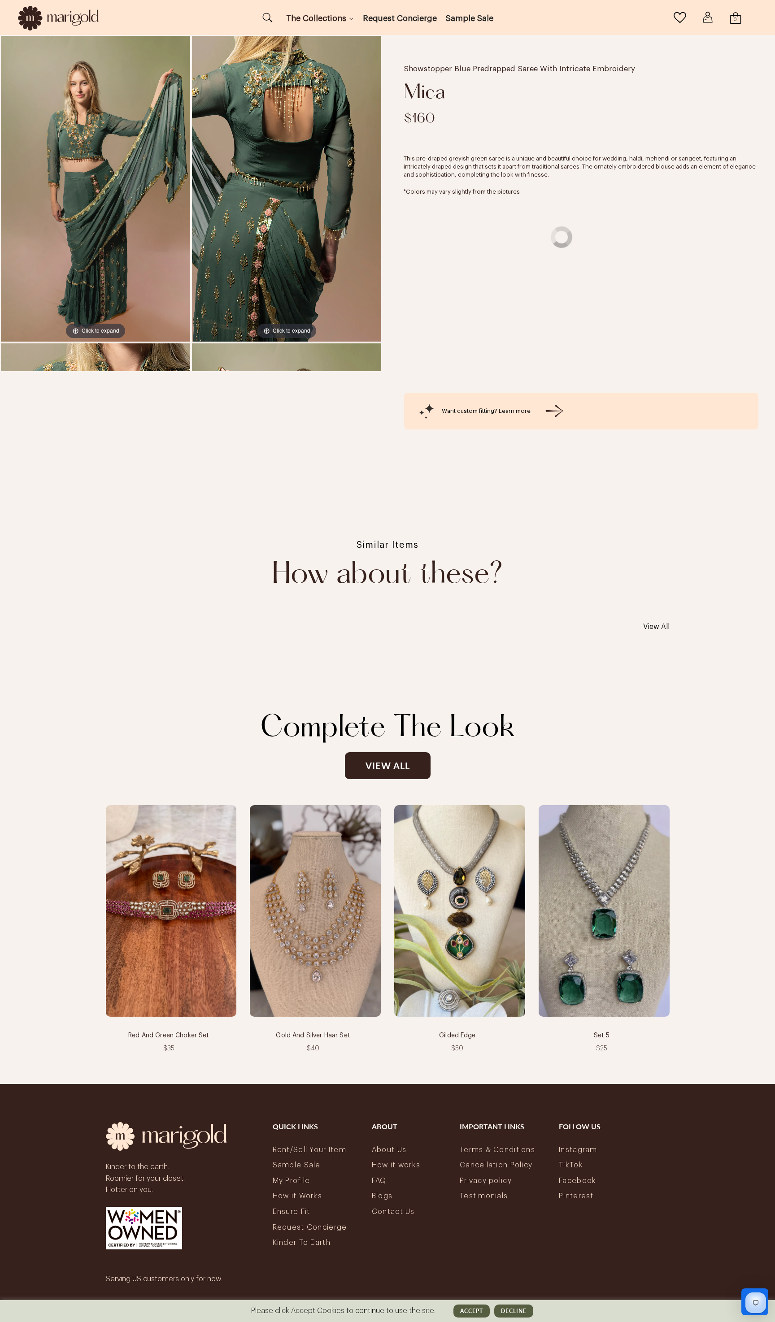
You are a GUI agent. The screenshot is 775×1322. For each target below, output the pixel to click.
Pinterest (576, 1196)
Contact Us (393, 1211)
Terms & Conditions (497, 1149)
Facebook (577, 1180)
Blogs (382, 1196)
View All (656, 626)
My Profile (291, 1180)
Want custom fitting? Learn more (486, 411)
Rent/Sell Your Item (309, 1149)
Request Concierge (310, 1227)
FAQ (379, 1180)
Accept (471, 1311)
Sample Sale (297, 1165)
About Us (389, 1149)
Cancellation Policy (496, 1165)
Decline (514, 1311)
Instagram (578, 1149)
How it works (396, 1165)
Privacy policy (486, 1180)
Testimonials (484, 1196)
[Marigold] (58, 17)
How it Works (297, 1196)
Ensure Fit (291, 1211)
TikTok (571, 1165)
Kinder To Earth (302, 1242)
